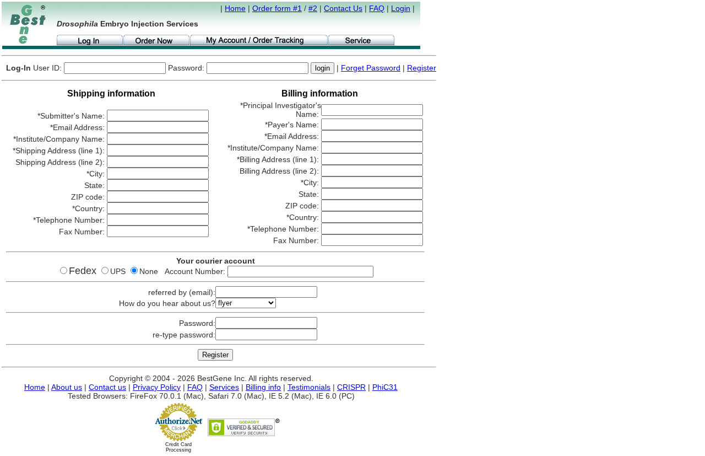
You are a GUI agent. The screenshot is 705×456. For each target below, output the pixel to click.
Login (400, 8)
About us (66, 387)
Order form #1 (277, 8)
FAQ (376, 8)
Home (235, 8)
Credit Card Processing (178, 447)
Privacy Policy (157, 387)
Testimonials (309, 387)
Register (421, 67)
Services (224, 387)
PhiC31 (385, 387)
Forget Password (370, 67)
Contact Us (343, 8)
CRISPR (351, 387)
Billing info (263, 387)
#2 (312, 8)
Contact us (107, 387)
